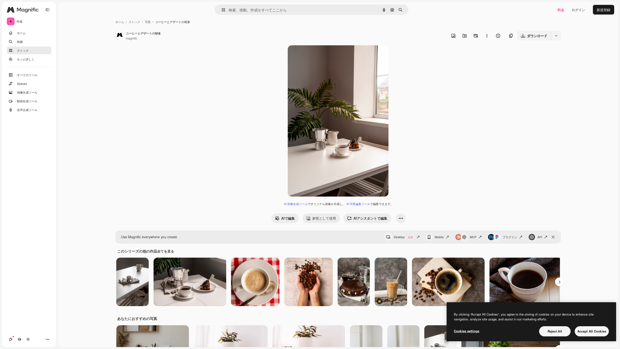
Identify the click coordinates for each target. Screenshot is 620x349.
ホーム (119, 22)
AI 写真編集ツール (358, 204)
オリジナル (321, 54)
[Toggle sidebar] (47, 10)
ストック (134, 22)
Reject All (555, 331)
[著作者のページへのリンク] (119, 35)
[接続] (11, 339)
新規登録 (603, 9)
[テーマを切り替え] (28, 339)
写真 (148, 22)
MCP (473, 237)
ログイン (578, 9)
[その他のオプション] (487, 35)
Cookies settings (466, 331)
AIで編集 (288, 218)
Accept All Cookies (591, 331)
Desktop (403, 237)
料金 (561, 9)
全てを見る (165, 251)
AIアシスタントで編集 (370, 218)
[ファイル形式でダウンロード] (556, 35)
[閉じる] (553, 237)
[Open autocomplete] (221, 10)
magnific (131, 38)
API (539, 237)
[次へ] (559, 282)
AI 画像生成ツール (296, 204)
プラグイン (510, 237)
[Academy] (19, 339)
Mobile (439, 237)
